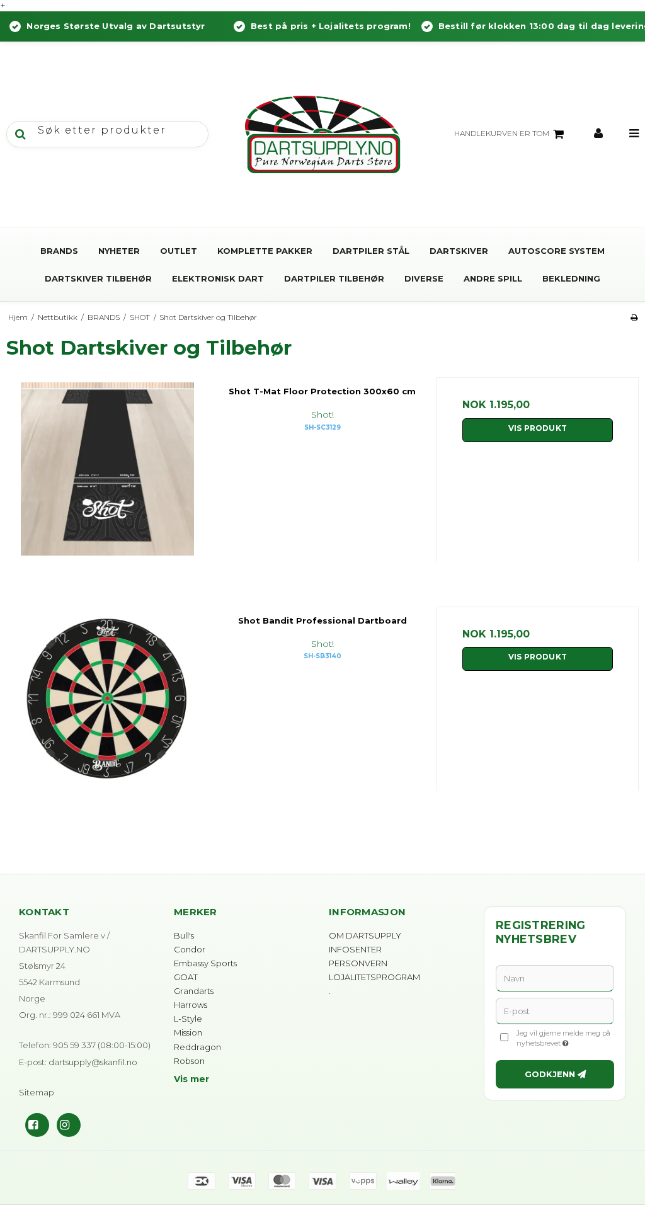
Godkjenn (550, 1074)
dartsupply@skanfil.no (93, 1062)
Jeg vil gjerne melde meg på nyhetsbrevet (564, 1038)
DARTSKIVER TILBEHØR (98, 278)
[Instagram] (69, 1125)
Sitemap (36, 1092)
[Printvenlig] (634, 317)
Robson (189, 1061)
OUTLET (178, 251)
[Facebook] (37, 1125)
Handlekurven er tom (501, 133)
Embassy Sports (205, 963)
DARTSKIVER (459, 251)
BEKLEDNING (571, 278)
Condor (189, 949)
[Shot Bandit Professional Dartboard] (107, 708)
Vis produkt (537, 428)
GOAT (186, 977)
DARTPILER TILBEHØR (334, 278)
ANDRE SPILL (493, 278)
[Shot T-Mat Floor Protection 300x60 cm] (107, 478)
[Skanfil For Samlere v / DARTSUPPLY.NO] (322, 134)
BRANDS (59, 251)
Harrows (190, 1005)
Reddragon (197, 1047)
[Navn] (555, 977)
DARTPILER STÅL (371, 251)
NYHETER (119, 251)
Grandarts (194, 991)
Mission (188, 1032)
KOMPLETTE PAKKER (264, 251)
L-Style (188, 1019)
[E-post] (555, 1010)
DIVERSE (423, 278)
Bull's (184, 935)
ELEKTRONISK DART (218, 278)
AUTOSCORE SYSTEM (556, 251)
